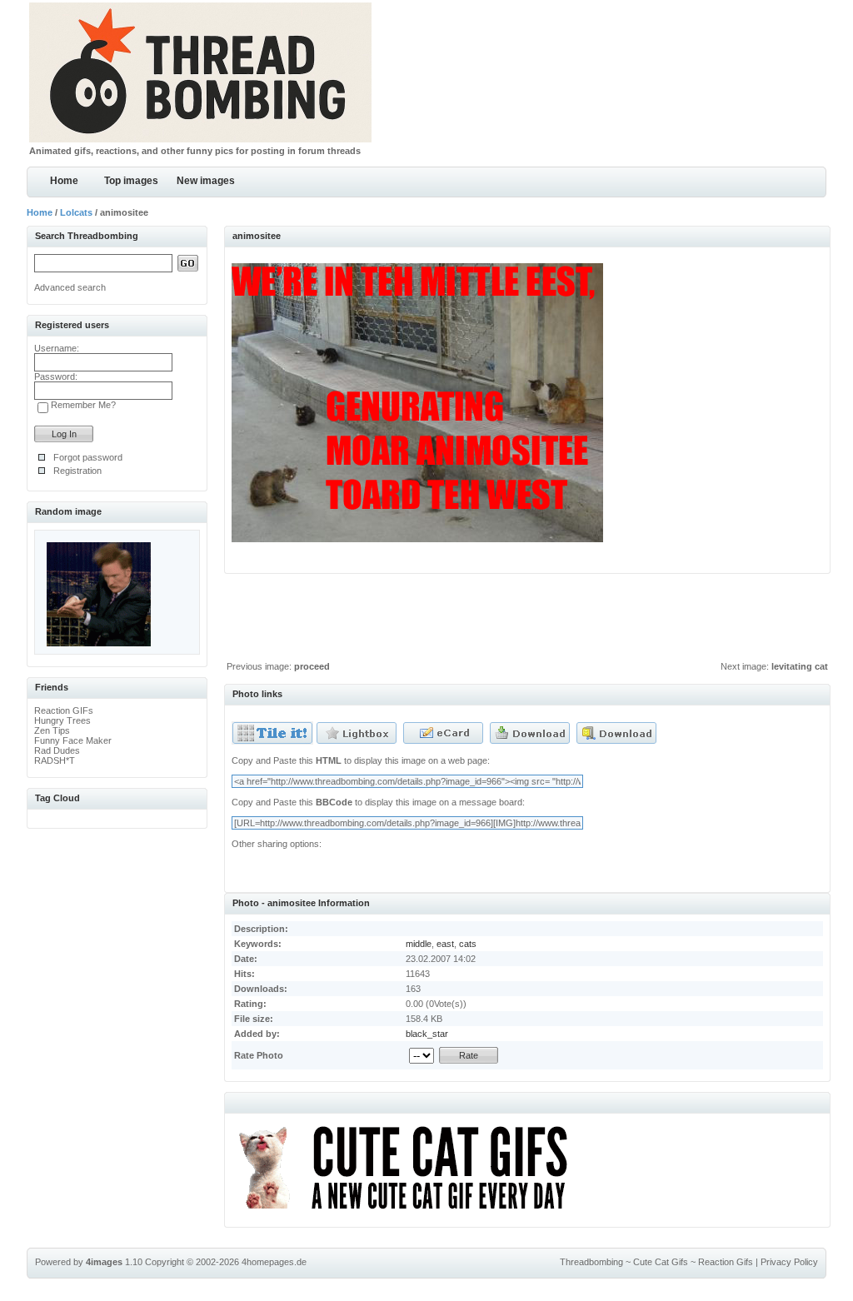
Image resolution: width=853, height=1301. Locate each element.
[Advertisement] (527, 621)
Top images (131, 181)
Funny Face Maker (73, 740)
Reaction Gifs (725, 1262)
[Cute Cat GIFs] (410, 1212)
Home (64, 181)
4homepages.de (274, 1262)
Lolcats (76, 212)
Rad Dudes (57, 750)
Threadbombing (591, 1262)
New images (206, 181)
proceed (312, 666)
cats (467, 944)
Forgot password (87, 457)
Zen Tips (52, 730)
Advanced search (70, 287)
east (445, 944)
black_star (427, 1034)
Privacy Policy (789, 1262)
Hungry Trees (62, 720)
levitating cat (799, 666)
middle (418, 944)
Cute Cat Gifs (660, 1262)
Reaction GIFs (63, 710)
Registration (77, 471)
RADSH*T (54, 760)
